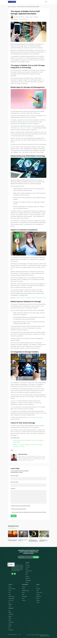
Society (28, 321)
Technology (28, 323)
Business (28, 314)
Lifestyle (28, 319)
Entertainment (28, 317)
